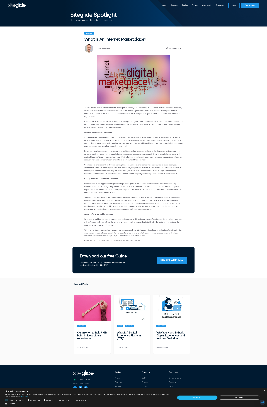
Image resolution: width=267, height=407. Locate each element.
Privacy (145, 382)
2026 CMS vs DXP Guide (172, 260)
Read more (24, 396)
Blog (120, 326)
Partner (195, 5)
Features (118, 382)
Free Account (250, 5)
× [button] (264, 390)
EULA (144, 378)
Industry (89, 33)
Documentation (175, 378)
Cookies (145, 386)
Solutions (118, 386)
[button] (88, 404)
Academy (173, 382)
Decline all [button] (239, 397)
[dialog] (133, 397)
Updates (81, 326)
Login (234, 5)
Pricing (185, 5)
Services (174, 5)
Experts (172, 386)
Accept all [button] (197, 397)
